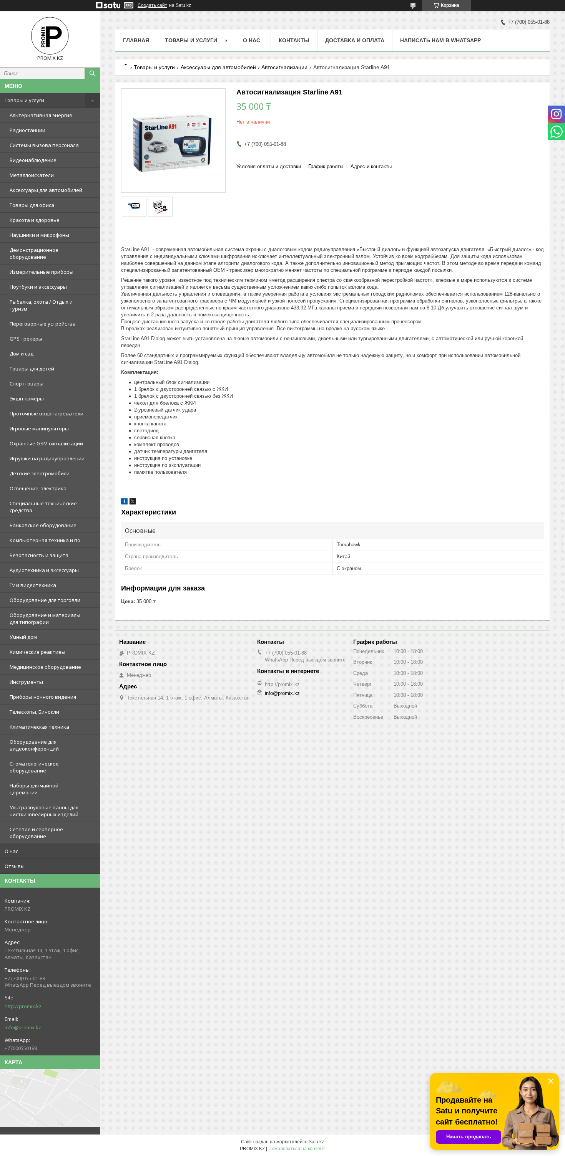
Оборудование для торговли (45, 600)
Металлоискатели (32, 175)
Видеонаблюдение (33, 160)
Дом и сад (21, 353)
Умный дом (23, 636)
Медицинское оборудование (45, 666)
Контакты (294, 40)
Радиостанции (27, 130)
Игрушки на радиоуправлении (47, 458)
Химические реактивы (37, 651)
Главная (136, 40)
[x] (133, 503)
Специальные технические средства (43, 507)
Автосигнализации (284, 67)
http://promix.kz (23, 1006)
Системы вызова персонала (44, 145)
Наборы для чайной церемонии (34, 789)
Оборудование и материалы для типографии (45, 618)
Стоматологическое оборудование (34, 767)
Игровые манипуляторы (39, 428)
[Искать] (92, 73)
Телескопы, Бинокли (34, 711)
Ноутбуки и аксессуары (38, 286)
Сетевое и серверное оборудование (36, 833)
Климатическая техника (39, 726)
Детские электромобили (40, 473)
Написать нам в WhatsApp (440, 40)
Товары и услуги (24, 100)
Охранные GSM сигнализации (46, 443)
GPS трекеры (26, 338)
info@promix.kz (23, 1027)
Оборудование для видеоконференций (34, 745)
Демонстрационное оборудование (34, 253)
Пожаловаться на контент (296, 1148)
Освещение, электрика (38, 488)
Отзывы (15, 866)
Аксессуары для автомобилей (46, 190)
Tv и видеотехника (33, 585)
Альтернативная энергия (41, 115)
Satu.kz (316, 1141)
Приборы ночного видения (43, 696)
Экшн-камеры (27, 398)
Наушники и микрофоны (39, 235)
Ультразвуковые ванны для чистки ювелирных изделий (44, 811)
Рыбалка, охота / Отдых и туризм (41, 305)
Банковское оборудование (43, 525)
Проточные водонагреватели (46, 413)
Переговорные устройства (43, 323)
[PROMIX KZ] (50, 36)
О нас (11, 851)
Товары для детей (32, 368)
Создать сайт (152, 5)
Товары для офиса (32, 205)
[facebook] (124, 503)
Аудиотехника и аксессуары (44, 570)
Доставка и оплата (354, 40)
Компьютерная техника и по (45, 540)
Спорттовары (26, 383)
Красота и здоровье (35, 220)
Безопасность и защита (39, 555)
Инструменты (26, 681)
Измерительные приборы (41, 271)
